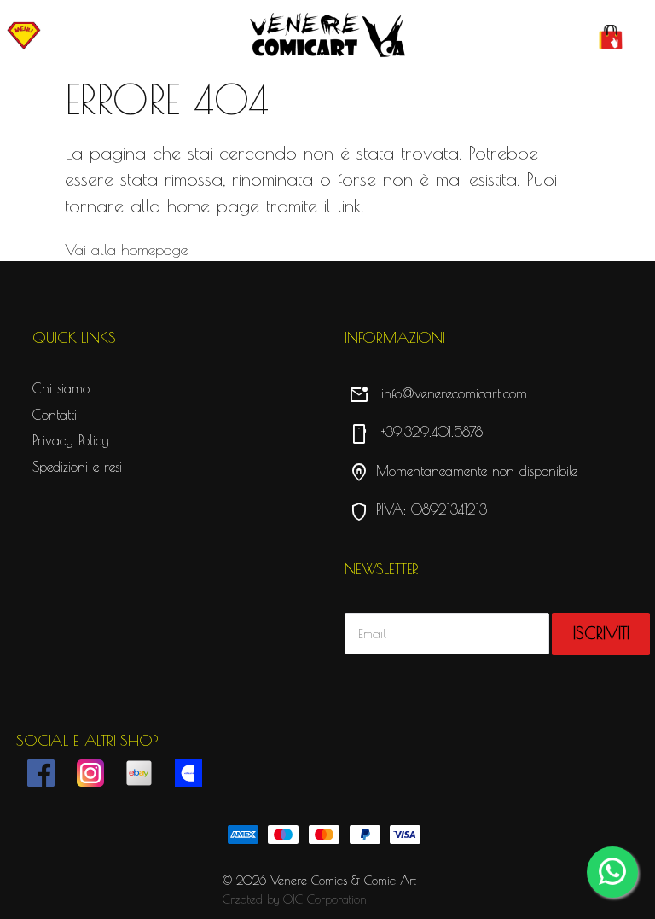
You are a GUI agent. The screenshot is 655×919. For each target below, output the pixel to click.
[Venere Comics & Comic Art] (327, 36)
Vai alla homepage (126, 250)
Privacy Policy (70, 440)
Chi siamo (61, 388)
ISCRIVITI (601, 633)
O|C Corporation (325, 899)
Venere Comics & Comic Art (343, 880)
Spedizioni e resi (77, 466)
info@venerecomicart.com (438, 393)
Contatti (54, 414)
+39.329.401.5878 (416, 431)
